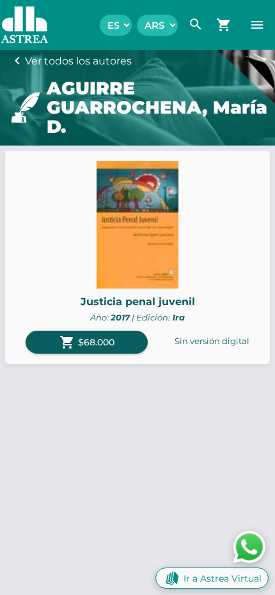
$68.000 (86, 342)
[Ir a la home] (18, 25)
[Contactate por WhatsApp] (249, 546)
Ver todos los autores (78, 61)
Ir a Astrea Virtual (223, 578)
